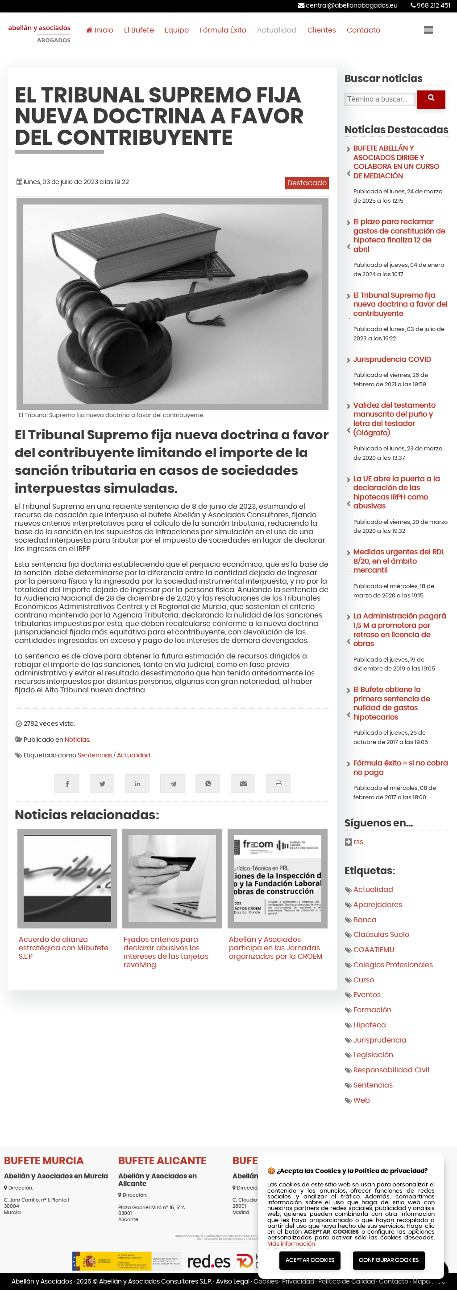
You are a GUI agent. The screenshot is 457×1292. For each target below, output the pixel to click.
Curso (363, 980)
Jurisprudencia (380, 1040)
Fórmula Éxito (222, 30)
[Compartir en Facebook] (66, 783)
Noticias (77, 740)
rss (358, 842)
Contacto (363, 30)
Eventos (367, 994)
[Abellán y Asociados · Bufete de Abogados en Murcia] (39, 43)
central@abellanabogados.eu (351, 5)
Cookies (265, 1281)
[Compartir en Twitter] (102, 783)
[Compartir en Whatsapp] (207, 783)
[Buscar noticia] (431, 99)
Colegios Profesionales (393, 965)
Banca (365, 920)
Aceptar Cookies (310, 1260)
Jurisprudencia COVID (392, 359)
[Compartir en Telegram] (172, 783)
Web (361, 1100)
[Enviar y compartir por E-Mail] (243, 783)
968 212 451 (432, 5)
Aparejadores (377, 904)
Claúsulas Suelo (381, 934)
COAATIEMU (374, 949)
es (428, 30)
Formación (372, 1010)
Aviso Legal (232, 1281)
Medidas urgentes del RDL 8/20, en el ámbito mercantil (399, 561)
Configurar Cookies (389, 1260)
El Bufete (139, 30)
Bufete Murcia (44, 1161)
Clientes (321, 30)
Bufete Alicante (162, 1161)
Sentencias (95, 755)
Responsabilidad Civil (391, 1070)
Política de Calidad (346, 1281)
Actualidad (277, 30)
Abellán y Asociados (42, 1281)
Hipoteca (369, 1025)
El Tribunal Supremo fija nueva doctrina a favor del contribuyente (400, 304)
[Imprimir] (278, 783)
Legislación (373, 1055)
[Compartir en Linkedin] (137, 783)
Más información (291, 1244)
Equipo (177, 30)
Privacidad (298, 1281)
